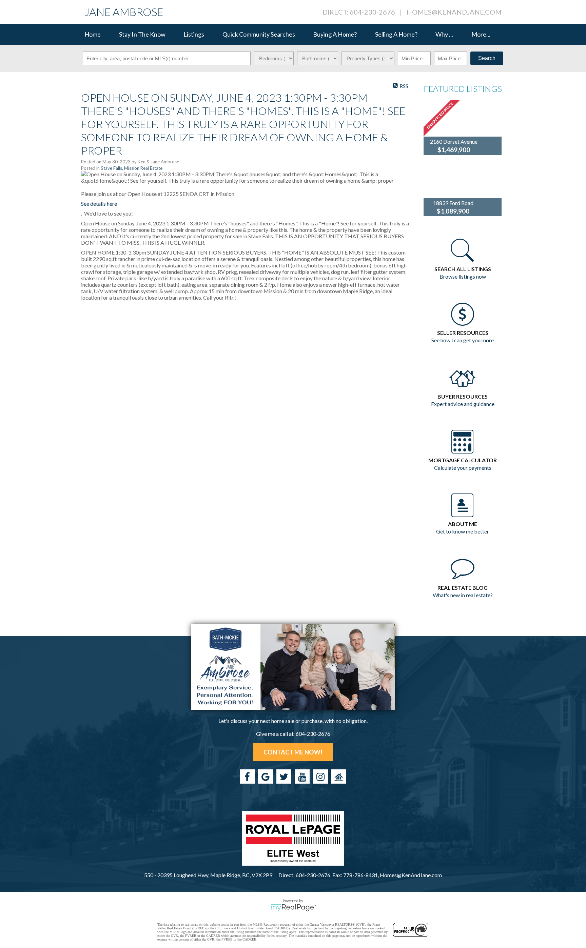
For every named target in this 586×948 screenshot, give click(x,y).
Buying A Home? (335, 34)
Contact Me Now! (293, 752)
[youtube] (302, 776)
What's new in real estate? (463, 595)
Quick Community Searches (258, 34)
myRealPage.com (293, 907)
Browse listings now (463, 276)
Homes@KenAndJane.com (454, 12)
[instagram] (320, 776)
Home (92, 34)
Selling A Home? (396, 34)
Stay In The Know (142, 34)
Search (486, 58)
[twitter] (283, 776)
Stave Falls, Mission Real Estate (131, 168)
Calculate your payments (462, 467)
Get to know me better (462, 531)
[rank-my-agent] (338, 776)
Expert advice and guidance (462, 404)
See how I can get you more (462, 340)
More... (480, 34)
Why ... (444, 34)
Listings (193, 34)
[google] (265, 776)
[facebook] (247, 776)
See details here (99, 203)
